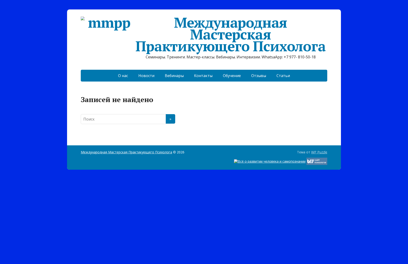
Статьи (283, 75)
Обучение (232, 75)
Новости (146, 75)
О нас (123, 75)
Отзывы (258, 75)
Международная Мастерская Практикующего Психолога (230, 34)
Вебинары (174, 75)
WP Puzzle (319, 152)
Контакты (203, 75)
